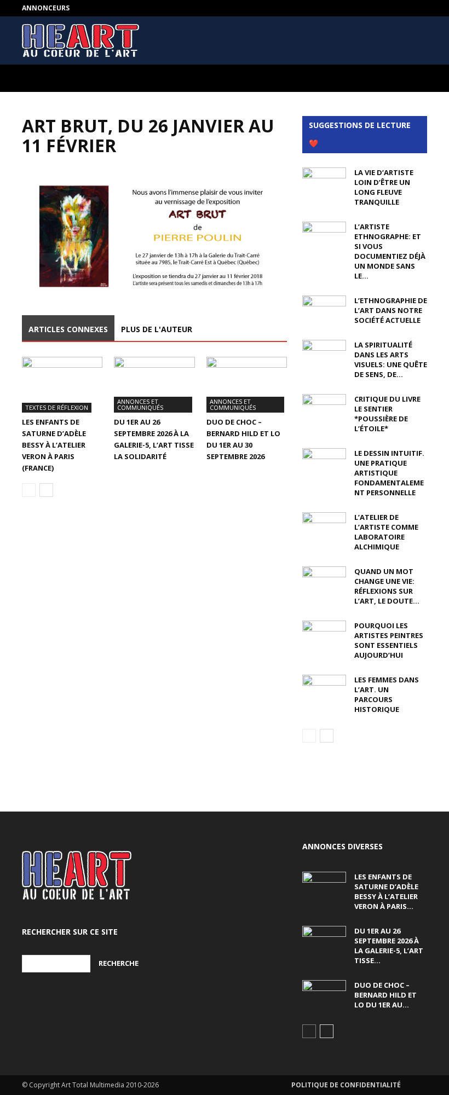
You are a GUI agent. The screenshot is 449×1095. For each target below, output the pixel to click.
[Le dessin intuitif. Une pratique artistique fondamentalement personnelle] (324, 463)
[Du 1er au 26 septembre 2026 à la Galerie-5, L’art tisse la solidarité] (154, 384)
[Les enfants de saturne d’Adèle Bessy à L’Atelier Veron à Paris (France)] (62, 384)
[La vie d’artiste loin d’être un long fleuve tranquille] (324, 182)
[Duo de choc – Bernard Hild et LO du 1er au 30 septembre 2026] (246, 384)
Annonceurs (46, 8)
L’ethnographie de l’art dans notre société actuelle (390, 310)
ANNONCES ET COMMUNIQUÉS (140, 404)
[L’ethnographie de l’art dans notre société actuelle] (324, 311)
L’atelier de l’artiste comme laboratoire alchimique (386, 532)
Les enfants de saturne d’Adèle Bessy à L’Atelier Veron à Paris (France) (54, 445)
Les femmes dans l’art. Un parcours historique (386, 694)
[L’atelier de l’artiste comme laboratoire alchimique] (324, 527)
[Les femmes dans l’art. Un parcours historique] (324, 690)
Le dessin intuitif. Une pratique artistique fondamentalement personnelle (389, 472)
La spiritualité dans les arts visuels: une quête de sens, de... (390, 359)
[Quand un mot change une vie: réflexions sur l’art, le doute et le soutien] (324, 581)
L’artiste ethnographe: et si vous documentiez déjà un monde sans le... (389, 251)
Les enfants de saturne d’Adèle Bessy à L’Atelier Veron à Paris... (386, 891)
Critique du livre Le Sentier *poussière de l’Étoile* (387, 413)
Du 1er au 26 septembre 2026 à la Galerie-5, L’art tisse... (388, 945)
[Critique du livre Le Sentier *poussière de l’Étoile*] (324, 409)
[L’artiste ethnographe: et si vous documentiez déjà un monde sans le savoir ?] (324, 237)
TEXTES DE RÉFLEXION (56, 407)
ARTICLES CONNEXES (68, 329)
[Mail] (419, 8)
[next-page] (46, 490)
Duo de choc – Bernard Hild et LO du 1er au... (385, 995)
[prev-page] (29, 490)
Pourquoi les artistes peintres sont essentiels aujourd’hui (388, 640)
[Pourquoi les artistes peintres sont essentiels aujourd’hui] (324, 636)
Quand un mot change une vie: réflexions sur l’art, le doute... (386, 586)
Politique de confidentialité (346, 1085)
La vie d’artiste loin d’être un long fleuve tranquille (383, 187)
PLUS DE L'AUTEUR (156, 329)
